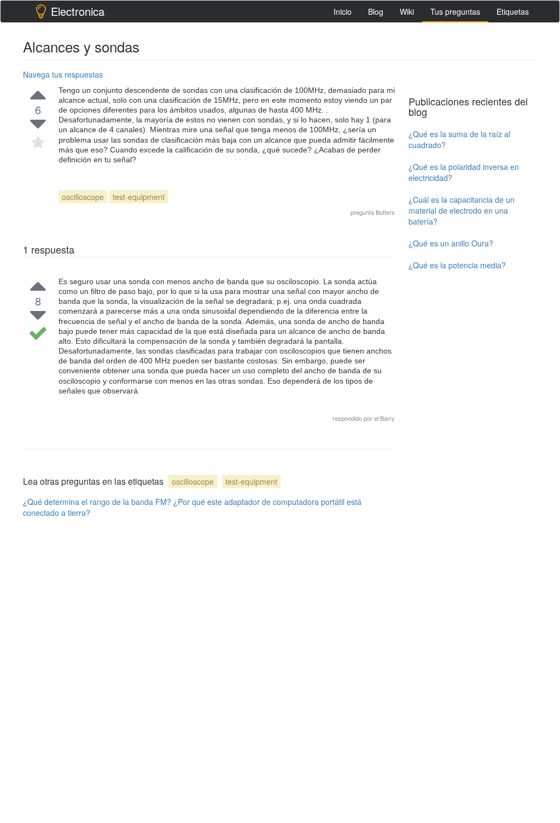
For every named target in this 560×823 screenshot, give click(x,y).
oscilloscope (83, 196)
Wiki (407, 11)
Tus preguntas (455, 11)
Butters (385, 212)
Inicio (343, 11)
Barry (387, 418)
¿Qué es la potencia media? (457, 265)
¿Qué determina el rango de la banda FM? (97, 501)
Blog (375, 11)
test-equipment (139, 196)
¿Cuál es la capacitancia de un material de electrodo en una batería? (462, 210)
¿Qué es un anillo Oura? (451, 243)
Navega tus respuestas (63, 74)
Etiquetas (513, 11)
